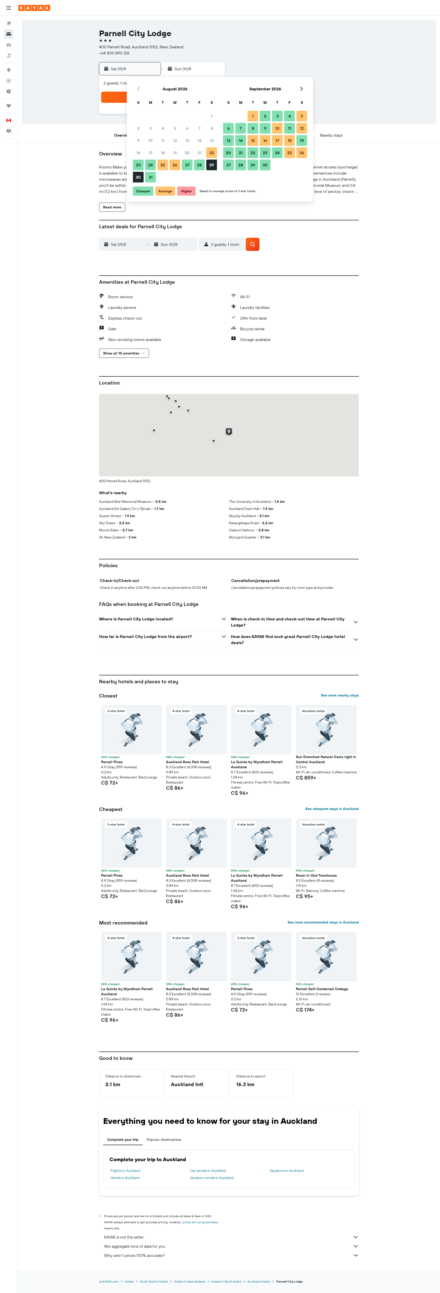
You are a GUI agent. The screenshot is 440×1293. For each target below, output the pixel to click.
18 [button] (163, 152)
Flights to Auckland (125, 1170)
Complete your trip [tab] (123, 1139)
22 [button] (211, 152)
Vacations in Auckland (287, 1170)
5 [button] (175, 128)
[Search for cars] (8, 45)
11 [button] (162, 140)
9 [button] (138, 140)
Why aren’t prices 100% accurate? (134, 1255)
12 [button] (175, 140)
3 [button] (150, 128)
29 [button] (211, 164)
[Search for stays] (8, 34)
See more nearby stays (340, 695)
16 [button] (138, 152)
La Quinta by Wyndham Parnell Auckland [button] (257, 764)
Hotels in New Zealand (189, 1281)
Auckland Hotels (259, 1281)
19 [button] (175, 152)
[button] (8, 7)
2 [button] (138, 128)
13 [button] (187, 140)
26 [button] (175, 164)
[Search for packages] (8, 55)
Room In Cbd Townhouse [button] (316, 875)
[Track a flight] (8, 81)
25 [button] (162, 164)
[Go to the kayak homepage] (34, 8)
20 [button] (187, 152)
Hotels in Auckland (125, 1177)
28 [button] (199, 164)
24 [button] (150, 164)
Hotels (129, 1281)
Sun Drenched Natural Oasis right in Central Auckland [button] (326, 759)
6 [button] (187, 128)
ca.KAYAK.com (108, 1281)
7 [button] (199, 128)
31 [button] (151, 177)
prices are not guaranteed (200, 1222)
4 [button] (163, 128)
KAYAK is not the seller (124, 1237)
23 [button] (138, 164)
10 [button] (150, 140)
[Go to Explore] (8, 70)
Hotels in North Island (226, 1281)
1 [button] (211, 116)
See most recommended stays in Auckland (323, 922)
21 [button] (199, 152)
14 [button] (199, 140)
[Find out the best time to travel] (8, 91)
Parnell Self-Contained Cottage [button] (322, 989)
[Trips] (8, 106)
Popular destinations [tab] (164, 1139)
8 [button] (212, 128)
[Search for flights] (8, 23)
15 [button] (212, 140)
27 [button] (187, 164)
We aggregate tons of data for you (134, 1246)
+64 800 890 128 (114, 52)
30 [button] (138, 177)
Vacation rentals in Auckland (212, 1177)
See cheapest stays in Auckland (332, 808)
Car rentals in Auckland (208, 1170)
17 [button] (150, 152)
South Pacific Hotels (154, 1281)
